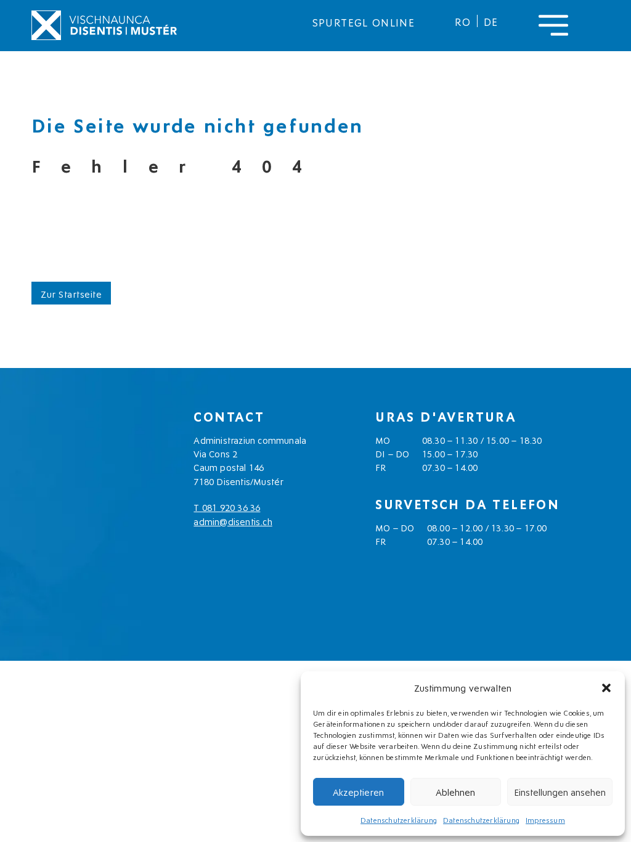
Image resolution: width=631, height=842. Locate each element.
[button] (606, 688)
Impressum (545, 819)
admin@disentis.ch (232, 521)
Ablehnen (455, 791)
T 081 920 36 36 (226, 507)
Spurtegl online (363, 21)
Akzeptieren (358, 791)
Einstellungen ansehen (560, 791)
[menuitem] (463, 21)
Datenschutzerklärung (398, 819)
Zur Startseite (71, 293)
